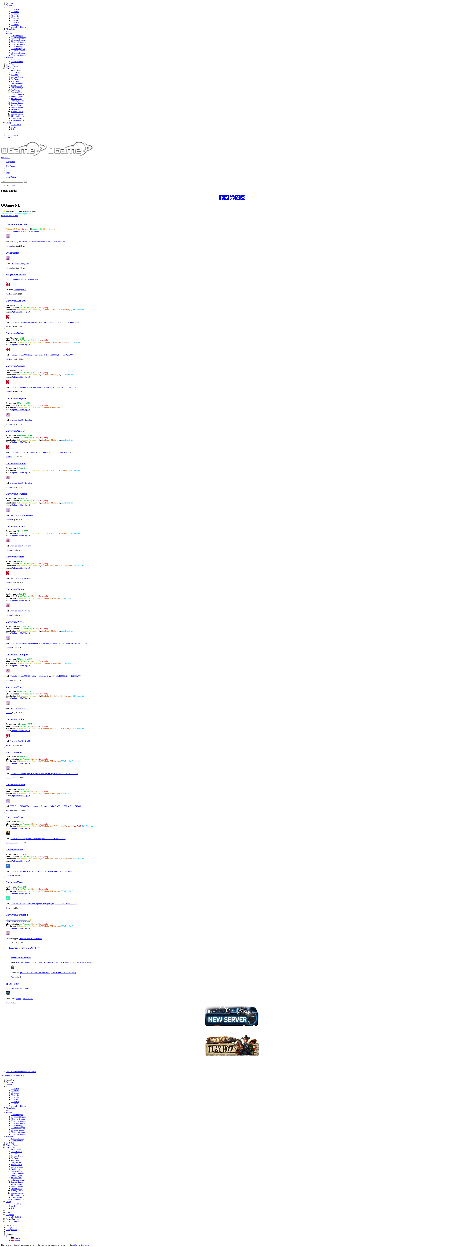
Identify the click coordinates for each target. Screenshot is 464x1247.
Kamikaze (9, 294)
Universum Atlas (14, 752)
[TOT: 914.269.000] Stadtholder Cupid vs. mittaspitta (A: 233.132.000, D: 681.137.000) (43, 904)
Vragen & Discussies (16, 274)
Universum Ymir (14, 687)
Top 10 (27, 312)
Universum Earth (14, 882)
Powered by (12, 1076)
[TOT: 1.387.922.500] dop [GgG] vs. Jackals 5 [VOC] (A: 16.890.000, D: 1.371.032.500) (44, 774)
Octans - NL (87, 962)
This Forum (5, 158)
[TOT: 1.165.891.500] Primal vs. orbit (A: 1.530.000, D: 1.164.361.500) (48, 973)
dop (7, 908)
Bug (36, 279)
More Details (79, 1245)
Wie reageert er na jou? (24, 999)
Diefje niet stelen (11, 843)
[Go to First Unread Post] (8, 238)
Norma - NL (77, 962)
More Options (11, 177)
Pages (8, 173)
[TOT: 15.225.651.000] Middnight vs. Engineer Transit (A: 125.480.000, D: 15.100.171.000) (45, 676)
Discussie (30, 279)
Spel (13, 231)
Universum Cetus (14, 817)
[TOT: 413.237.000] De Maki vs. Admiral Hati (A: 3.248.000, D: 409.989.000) (40, 452)
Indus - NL (30, 962)
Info (28, 231)
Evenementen (12, 253)
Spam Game (24, 988)
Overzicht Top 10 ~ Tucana (20, 546)
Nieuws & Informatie (16, 224)
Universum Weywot (15, 622)
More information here (9, 216)
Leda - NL (58, 962)
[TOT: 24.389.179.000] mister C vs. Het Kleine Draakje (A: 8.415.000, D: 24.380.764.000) (45, 322)
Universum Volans (15, 589)
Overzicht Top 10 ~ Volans (20, 611)
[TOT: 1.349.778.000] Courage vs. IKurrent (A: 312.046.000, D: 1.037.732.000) (41, 871)
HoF (22, 312)
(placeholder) (16, 1217)
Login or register (12, 135)
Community (34, 231)
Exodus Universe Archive (24, 947)
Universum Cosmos (15, 366)
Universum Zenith (15, 719)
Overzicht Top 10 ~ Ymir (19, 709)
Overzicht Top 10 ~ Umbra (20, 578)
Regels (23, 231)
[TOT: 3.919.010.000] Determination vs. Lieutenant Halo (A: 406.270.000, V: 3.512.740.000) (46, 806)
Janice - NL (39, 962)
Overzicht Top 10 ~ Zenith (20, 741)
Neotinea (9, 246)
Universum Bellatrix (16, 333)
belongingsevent (20, 290)
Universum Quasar (15, 431)
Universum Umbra (15, 556)
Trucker (8, 1003)
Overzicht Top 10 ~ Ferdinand (30, 939)
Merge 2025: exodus (21, 957)
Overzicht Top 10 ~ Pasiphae (21, 420)
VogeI (12, 977)
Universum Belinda (15, 784)
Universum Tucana (15, 526)
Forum (8, 170)
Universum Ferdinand (17, 914)
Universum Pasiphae (16, 398)
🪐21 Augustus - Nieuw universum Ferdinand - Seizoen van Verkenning (37, 242)
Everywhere (10, 162)
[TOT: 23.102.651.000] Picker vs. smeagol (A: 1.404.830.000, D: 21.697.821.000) (41, 355)
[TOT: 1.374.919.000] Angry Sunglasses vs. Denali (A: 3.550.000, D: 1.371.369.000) (43, 387)
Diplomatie (15, 312)
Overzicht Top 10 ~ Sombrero (21, 515)
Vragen (23, 279)
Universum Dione (14, 849)
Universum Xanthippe (17, 654)
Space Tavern (12, 983)
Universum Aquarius (16, 300)
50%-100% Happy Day (20, 264)
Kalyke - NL (49, 962)
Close (87, 1245)
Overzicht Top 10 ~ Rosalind (21, 483)
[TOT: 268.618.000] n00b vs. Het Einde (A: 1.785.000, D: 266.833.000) (37, 839)
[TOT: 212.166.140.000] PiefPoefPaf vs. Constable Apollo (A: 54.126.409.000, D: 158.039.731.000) (48, 643)
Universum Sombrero (16, 493)
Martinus (9, 875)
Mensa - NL (67, 962)
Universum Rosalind (16, 463)
